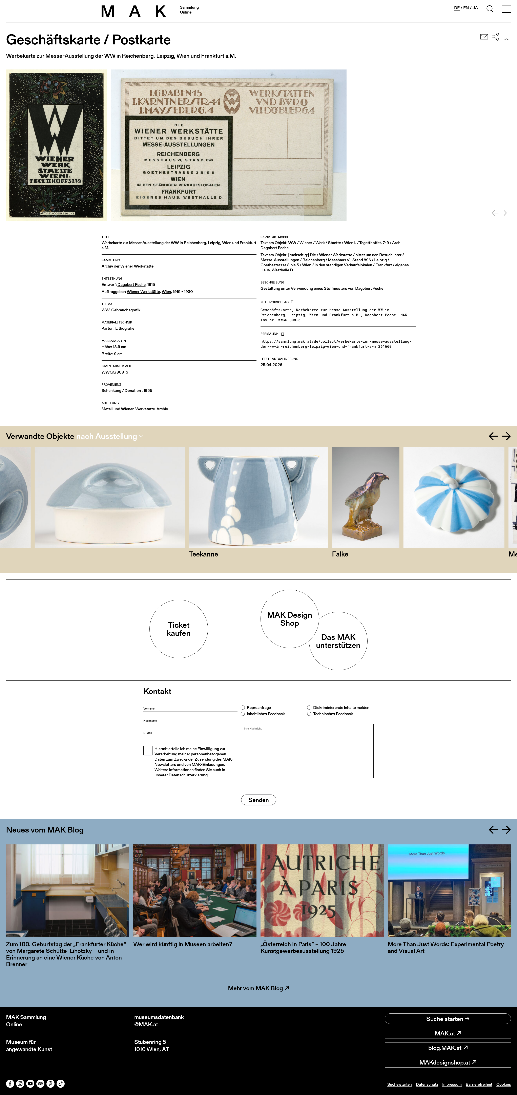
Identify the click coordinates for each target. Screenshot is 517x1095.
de (457, 7)
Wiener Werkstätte (143, 291)
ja (475, 7)
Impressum (452, 1084)
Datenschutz (427, 1084)
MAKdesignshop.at (444, 1062)
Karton (107, 328)
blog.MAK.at (444, 1048)
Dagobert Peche (132, 284)
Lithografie (124, 328)
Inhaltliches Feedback (266, 714)
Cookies (503, 1084)
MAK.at (445, 1033)
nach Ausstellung (106, 436)
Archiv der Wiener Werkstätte (127, 266)
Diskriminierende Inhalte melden (341, 708)
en (466, 7)
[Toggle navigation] (506, 9)
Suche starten (444, 1018)
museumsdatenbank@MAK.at (159, 1020)
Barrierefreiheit (479, 1084)
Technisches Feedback (333, 714)
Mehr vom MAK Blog (255, 988)
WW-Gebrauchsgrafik (121, 310)
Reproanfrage (259, 708)
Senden (258, 800)
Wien (166, 291)
